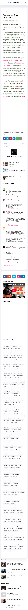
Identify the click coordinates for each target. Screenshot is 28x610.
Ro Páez (20, 465)
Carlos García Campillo (12, 454)
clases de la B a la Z (19, 406)
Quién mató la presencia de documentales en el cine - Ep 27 (15, 563)
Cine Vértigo (5, 384)
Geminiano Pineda (15, 501)
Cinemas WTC (6, 490)
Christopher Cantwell (7, 487)
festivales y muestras (19, 132)
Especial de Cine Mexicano (8, 132)
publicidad (18, 409)
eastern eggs (15, 382)
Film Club (20, 447)
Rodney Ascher (13, 532)
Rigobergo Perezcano (7, 530)
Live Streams (15, 346)
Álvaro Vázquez (6, 442)
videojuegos (14, 550)
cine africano (20, 541)
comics (4, 361)
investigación (12, 467)
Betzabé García (15, 483)
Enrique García (12, 458)
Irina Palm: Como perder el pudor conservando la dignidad (15, 587)
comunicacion (14, 429)
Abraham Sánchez (19, 420)
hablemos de (15, 424)
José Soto (5, 514)
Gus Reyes (13, 503)
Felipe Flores (5, 447)
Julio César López (12, 514)
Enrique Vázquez (17, 436)
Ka (3, 517)
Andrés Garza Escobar (7, 431)
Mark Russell (5, 438)
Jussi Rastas (19, 514)
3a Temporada (21, 386)
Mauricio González (6, 433)
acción (4, 418)
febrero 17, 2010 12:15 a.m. (11, 244)
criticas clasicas (6, 368)
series (19, 440)
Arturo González (6, 481)
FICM (14, 366)
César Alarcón (19, 490)
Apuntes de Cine (6, 478)
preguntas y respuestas (7, 373)
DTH (11, 436)
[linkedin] (23, 276)
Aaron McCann (6, 472)
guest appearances (7, 420)
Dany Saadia (21, 388)
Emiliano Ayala (15, 496)
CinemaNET (13, 456)
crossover (5, 424)
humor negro (20, 373)
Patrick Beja (16, 526)
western (19, 429)
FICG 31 (15, 395)
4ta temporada (20, 375)
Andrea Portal (13, 442)
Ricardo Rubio (6, 451)
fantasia (13, 391)
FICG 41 (14, 404)
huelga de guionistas (13, 546)
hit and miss (5, 359)
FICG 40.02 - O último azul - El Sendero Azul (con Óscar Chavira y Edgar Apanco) (17, 170)
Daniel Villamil (21, 445)
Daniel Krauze (14, 445)
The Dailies (21, 364)
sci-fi (14, 375)
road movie (5, 469)
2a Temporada (6, 402)
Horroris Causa (17, 505)
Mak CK (19, 519)
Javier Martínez (6, 510)
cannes (17, 418)
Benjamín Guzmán (6, 483)
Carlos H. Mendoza (14, 485)
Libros (11, 449)
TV (14, 413)
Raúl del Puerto (19, 528)
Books (4, 454)
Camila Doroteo (6, 485)
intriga (4, 377)
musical (21, 424)
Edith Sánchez (15, 388)
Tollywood (5, 539)
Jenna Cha (13, 510)
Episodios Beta (6, 499)
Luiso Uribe (14, 519)
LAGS (13, 463)
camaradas (13, 352)
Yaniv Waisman (6, 541)
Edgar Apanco (18, 402)
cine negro (18, 544)
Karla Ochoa (8, 517)
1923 (11, 397)
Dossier (11, 395)
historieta (5, 546)
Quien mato (9, 382)
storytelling (12, 469)
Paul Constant (14, 465)
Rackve (7, 211)
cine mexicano (16, 130)
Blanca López (14, 415)
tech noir (19, 548)
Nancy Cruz (13, 523)
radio (13, 420)
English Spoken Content (14, 384)
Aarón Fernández (14, 472)
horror (19, 377)
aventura (9, 386)
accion (20, 361)
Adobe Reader (19, 85)
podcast (5, 350)
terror (4, 550)
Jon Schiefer (20, 512)
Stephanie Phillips (17, 537)
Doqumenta (5, 395)
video (21, 346)
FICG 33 (18, 391)
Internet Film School (7, 366)
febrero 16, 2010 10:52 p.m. (11, 197)
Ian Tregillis (5, 449)
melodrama (21, 546)
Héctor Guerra (17, 422)
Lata (7, 189)
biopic (17, 438)
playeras (10, 548)
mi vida (16, 361)
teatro (15, 548)
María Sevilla (18, 521)
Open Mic (22, 384)
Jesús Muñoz (5, 512)
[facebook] (5, 276)
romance (5, 411)
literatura (18, 467)
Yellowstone (21, 382)
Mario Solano (21, 415)
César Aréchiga (6, 492)
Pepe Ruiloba (12, 528)
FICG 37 (11, 422)
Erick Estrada (13, 499)
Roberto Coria (15, 530)
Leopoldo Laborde (6, 519)
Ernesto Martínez (21, 499)
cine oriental (15, 411)
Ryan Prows (14, 535)
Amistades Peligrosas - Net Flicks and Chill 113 (16, 576)
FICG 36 (22, 400)
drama (4, 352)
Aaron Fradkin (18, 469)
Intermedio (10, 593)
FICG (8, 352)
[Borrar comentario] (17, 197)
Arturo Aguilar (6, 422)
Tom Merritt (12, 438)
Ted (23, 537)
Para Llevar (19, 350)
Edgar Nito (5, 458)
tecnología (5, 379)
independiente (21, 397)
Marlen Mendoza (6, 465)
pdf (4, 134)
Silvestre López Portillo (7, 537)
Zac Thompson (14, 541)
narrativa (5, 548)
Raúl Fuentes (21, 433)
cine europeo (18, 359)
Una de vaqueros (6, 391)
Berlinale (12, 402)
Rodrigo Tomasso (6, 535)
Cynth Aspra (12, 490)
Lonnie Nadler (16, 449)
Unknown (8, 227)
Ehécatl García (14, 494)
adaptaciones (19, 355)
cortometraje (20, 357)
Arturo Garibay (14, 478)
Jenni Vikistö (19, 510)
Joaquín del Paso (13, 512)
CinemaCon (5, 400)
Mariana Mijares (16, 431)
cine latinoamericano (15, 10)
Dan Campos (5, 20)
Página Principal (7, 10)
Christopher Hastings (17, 487)
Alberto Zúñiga (6, 476)
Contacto (18, 605)
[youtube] (9, 276)
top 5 (15, 373)
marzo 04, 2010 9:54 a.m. (11, 263)
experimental (5, 397)
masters (17, 366)
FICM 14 (22, 391)
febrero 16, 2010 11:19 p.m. (11, 225)
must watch (17, 348)
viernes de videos (11, 350)
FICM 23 (18, 458)
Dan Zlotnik (19, 456)
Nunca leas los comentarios (8, 406)
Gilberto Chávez (6, 503)
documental (5, 355)
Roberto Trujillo (6, 532)
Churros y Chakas (6, 445)
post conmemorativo (7, 375)
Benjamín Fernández (15, 481)
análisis (15, 397)
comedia (14, 357)
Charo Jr (19, 454)
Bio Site (13, 605)
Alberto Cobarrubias (15, 474)
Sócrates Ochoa (6, 429)
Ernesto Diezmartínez (13, 379)
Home (9, 605)
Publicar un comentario (8, 265)
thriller (20, 379)
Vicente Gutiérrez (12, 539)
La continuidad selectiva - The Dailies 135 (16, 570)
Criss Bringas (5, 436)
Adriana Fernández (6, 388)
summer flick (10, 361)
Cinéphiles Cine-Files (16, 393)
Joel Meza (14, 460)
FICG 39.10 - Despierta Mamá (16, 176)
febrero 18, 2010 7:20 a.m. (11, 250)
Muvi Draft (19, 370)
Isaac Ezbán (12, 508)
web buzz (13, 370)
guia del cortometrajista (8, 413)
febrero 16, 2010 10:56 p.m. (11, 208)
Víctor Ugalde (19, 539)
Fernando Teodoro (13, 447)
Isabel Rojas (19, 508)
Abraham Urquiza (6, 474)
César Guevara (13, 492)
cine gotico (12, 544)
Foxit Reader (15, 86)
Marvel (4, 521)
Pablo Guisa (19, 523)
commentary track (11, 409)
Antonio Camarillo (6, 415)
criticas (22, 130)
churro (22, 368)
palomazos (19, 352)
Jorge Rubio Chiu (6, 364)
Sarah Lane (5, 467)
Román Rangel (14, 364)
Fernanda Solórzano (7, 460)
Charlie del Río (20, 442)
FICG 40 (11, 400)
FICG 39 (9, 404)
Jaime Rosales (10, 377)
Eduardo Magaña (6, 494)
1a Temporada (16, 400)
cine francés (5, 544)
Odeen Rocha (14, 433)
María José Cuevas (11, 521)
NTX (16, 377)
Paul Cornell (5, 528)
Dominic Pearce (21, 492)
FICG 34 (20, 395)
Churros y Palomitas (18, 607)
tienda (8, 550)
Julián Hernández (6, 463)
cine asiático (5, 440)
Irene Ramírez (5, 508)
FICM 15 (10, 411)
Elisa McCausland (6, 496)
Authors (20, 451)
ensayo (10, 424)
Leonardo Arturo (16, 517)
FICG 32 (4, 386)
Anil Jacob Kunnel (14, 476)
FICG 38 (4, 404)
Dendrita (8, 199)
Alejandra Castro (14, 451)
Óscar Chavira (19, 413)
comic (4, 409)
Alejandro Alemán (6, 393)
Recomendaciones (11, 418)
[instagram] (19, 276)
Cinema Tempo (6, 456)
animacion (12, 359)
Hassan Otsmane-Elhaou (8, 505)
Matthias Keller (6, 523)
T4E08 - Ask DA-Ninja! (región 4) (15, 599)
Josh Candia (20, 460)
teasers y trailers (6, 370)
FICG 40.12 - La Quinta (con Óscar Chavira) (15, 163)
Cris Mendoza (12, 355)
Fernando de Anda (6, 501)
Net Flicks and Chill (7, 357)
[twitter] (14, 276)
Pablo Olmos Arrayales (7, 526)
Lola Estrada (17, 463)
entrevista (15, 386)
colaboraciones (13, 440)
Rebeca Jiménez (18, 427)
